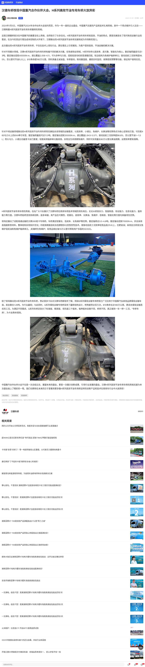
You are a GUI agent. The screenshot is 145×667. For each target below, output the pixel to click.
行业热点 (19, 2)
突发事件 (24, 395)
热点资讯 (5, 395)
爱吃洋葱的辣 (12, 18)
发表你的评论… (8, 664)
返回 (140, 647)
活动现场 (15, 395)
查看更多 (140, 411)
